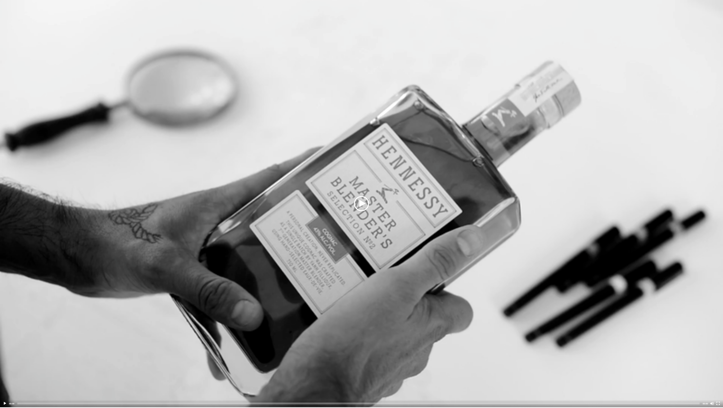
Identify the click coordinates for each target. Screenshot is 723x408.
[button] (361, 203)
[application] (361, 203)
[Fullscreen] (718, 403)
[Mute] (712, 403)
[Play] (5, 403)
